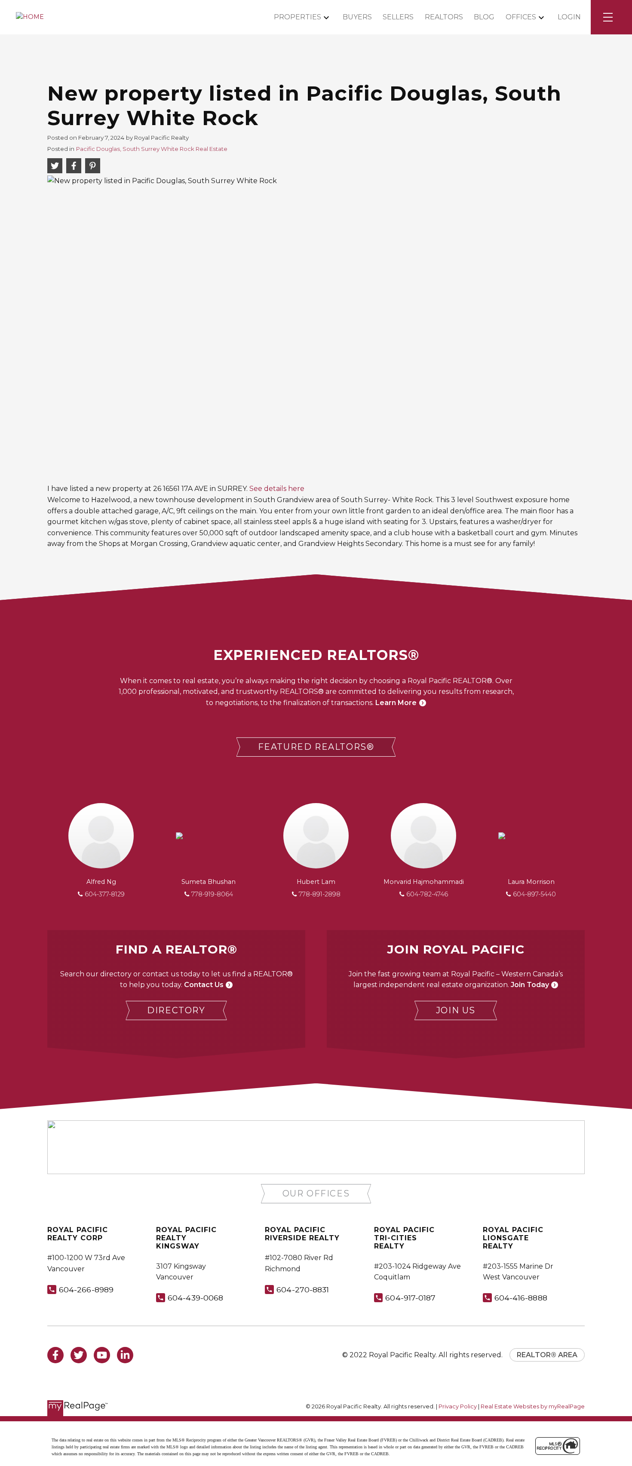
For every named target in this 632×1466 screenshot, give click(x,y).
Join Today (530, 985)
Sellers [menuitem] (398, 17)
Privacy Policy (458, 1406)
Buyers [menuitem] (357, 17)
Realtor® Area (547, 1355)
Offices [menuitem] (521, 17)
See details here (276, 489)
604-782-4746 (427, 894)
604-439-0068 (195, 1297)
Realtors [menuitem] (444, 17)
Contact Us (204, 985)
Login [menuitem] (569, 17)
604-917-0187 (410, 1297)
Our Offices (316, 1193)
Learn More (396, 703)
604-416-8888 (520, 1297)
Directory (176, 1010)
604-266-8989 (86, 1289)
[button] (316, 747)
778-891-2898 (320, 894)
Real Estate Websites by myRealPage (533, 1406)
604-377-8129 (105, 894)
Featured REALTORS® (316, 747)
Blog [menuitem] (484, 17)
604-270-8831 (302, 1289)
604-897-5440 (534, 894)
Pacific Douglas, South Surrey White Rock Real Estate (151, 148)
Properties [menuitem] (297, 17)
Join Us (456, 1010)
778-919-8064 (212, 894)
